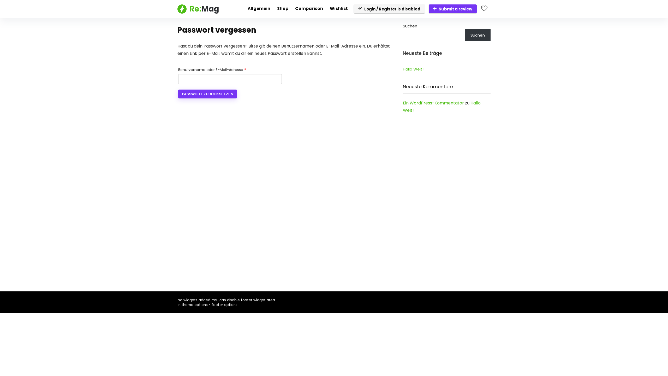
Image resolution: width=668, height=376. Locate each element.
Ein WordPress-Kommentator (433, 103)
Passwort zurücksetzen (207, 94)
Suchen (410, 26)
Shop (282, 8)
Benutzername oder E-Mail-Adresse (222, 69)
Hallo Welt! (413, 69)
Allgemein (259, 8)
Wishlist (339, 8)
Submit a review (455, 9)
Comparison (309, 8)
